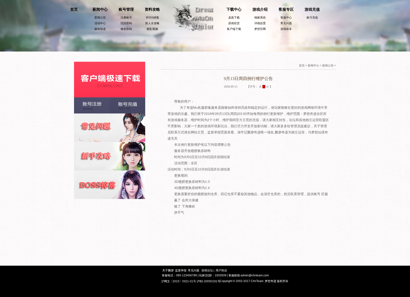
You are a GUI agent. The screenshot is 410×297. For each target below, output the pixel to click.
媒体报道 (100, 29)
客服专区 (286, 9)
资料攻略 (152, 9)
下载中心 (234, 9)
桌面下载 (234, 17)
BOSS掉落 (152, 17)
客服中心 (286, 17)
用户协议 (221, 270)
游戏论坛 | (207, 270)
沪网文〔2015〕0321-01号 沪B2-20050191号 (190, 281)
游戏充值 (312, 9)
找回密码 (126, 23)
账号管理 (126, 9)
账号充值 (312, 17)
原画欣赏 (234, 23)
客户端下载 (234, 29)
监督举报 (180, 270)
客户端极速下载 (109, 79)
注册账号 (126, 17)
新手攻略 (109, 156)
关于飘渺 (168, 270)
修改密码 (126, 29)
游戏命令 (286, 29)
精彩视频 (152, 29)
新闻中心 (100, 9)
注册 (92, 105)
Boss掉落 (109, 184)
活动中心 (100, 23)
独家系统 (260, 17)
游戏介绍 (260, 9)
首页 (74, 9)
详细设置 (260, 23)
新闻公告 (100, 17)
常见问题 (286, 23)
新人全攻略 (152, 23)
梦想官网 (260, 29)
